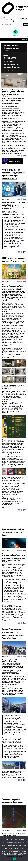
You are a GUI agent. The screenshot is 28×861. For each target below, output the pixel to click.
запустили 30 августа (9, 666)
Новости (13, 45)
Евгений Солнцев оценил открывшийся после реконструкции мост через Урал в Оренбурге (13, 628)
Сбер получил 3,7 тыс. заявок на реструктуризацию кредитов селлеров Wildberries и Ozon (14, 174)
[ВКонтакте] (18, 156)
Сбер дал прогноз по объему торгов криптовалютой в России (14, 526)
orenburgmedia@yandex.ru (12, 21)
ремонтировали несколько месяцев (11, 668)
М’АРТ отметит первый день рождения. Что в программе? (14, 259)
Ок (14, 858)
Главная (6, 45)
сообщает (11, 827)
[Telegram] (21, 156)
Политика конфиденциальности (14, 856)
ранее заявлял (14, 683)
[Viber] (25, 156)
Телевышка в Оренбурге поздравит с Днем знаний (12, 790)
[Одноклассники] (20, 156)
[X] (23, 156)
